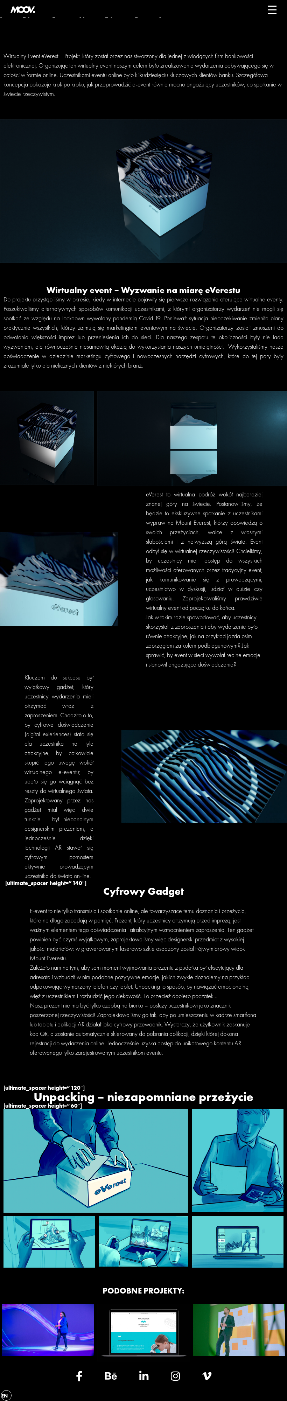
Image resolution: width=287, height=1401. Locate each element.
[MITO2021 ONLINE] (143, 1359)
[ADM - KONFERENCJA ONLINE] (239, 1354)
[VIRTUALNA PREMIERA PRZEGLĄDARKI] (48, 1354)
